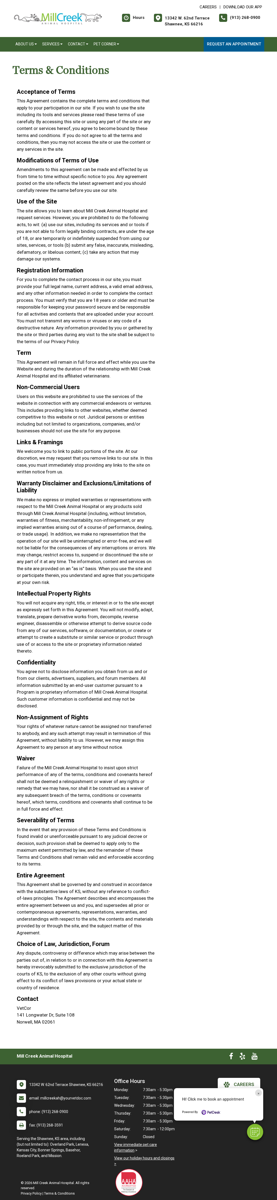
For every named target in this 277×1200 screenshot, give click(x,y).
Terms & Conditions (59, 1193)
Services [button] (51, 44)
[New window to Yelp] (242, 1057)
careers (244, 1084)
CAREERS (208, 7)
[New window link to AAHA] (130, 1182)
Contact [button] (77, 44)
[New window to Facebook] (231, 1057)
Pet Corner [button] (105, 44)
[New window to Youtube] (254, 1057)
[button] (255, 1132)
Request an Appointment (234, 44)
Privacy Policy (31, 1193)
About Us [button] (25, 44)
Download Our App (242, 7)
